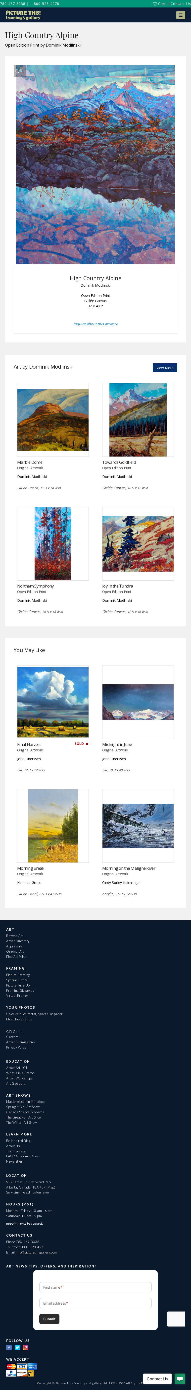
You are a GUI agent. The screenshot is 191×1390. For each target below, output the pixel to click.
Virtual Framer (17, 995)
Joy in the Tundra (117, 586)
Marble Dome (29, 462)
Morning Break (30, 868)
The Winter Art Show (21, 1123)
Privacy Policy (16, 1047)
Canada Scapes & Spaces (25, 1112)
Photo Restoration (19, 1019)
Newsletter (14, 1161)
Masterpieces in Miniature (25, 1102)
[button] (180, 15)
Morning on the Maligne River (128, 868)
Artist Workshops (19, 1078)
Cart (161, 3)
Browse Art (14, 936)
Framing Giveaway (20, 991)
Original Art (15, 951)
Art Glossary (15, 1083)
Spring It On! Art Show (23, 1107)
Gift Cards (14, 1032)
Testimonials (15, 1151)
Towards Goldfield (119, 462)
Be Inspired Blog (18, 1141)
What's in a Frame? (20, 1073)
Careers (12, 1037)
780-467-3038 (12, 3)
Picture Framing (18, 975)
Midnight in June (117, 744)
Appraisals (14, 946)
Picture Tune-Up (18, 985)
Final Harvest (29, 744)
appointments (16, 1223)
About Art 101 (17, 1068)
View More (165, 367)
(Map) (51, 1187)
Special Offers (17, 980)
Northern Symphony (35, 586)
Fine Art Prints (17, 957)
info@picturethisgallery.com (36, 1252)
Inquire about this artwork (95, 323)
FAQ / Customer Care (22, 1156)
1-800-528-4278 (44, 3)
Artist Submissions (20, 1042)
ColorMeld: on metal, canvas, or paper (34, 1014)
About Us (13, 1146)
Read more (53, 446)
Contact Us (181, 3)
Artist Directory (17, 941)
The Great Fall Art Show (24, 1117)
